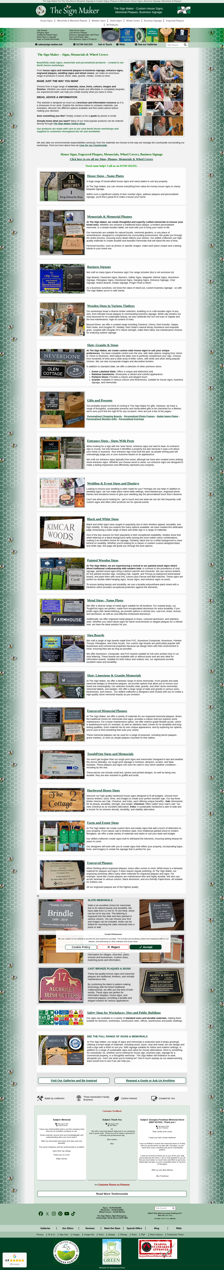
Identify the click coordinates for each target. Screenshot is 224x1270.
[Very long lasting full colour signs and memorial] (62, 778)
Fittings (124, 1234)
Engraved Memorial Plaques (107, 711)
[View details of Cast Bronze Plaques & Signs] (61, 1003)
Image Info (89, 1234)
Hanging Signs (43, 32)
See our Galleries (147, 44)
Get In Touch (105, 44)
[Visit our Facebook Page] (40, 1213)
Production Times (176, 1234)
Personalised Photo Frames (139, 416)
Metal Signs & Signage (46, 37)
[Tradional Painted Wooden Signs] (62, 589)
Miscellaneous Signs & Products (83, 39)
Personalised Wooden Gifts (101, 419)
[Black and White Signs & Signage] (62, 548)
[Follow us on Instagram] (53, 1213)
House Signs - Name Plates (105, 176)
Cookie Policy (81, 947)
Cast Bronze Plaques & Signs (109, 968)
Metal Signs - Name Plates (105, 600)
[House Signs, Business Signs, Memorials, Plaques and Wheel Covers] (67, 10)
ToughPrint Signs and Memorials (110, 754)
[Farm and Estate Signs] (62, 851)
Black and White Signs (103, 519)
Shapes (112, 1234)
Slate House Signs (77, 30)
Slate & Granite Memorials (48, 39)
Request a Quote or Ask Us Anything (150, 1080)
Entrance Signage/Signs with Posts (84, 35)
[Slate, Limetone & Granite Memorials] (62, 698)
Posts (134, 1234)
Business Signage (99, 267)
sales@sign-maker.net (50, 44)
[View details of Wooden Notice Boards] (61, 963)
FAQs (122, 44)
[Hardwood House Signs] (62, 811)
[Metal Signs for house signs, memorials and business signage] (62, 625)
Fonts (101, 1234)
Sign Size (64, 1234)
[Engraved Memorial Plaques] (62, 741)
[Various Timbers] (62, 335)
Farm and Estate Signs (79, 37)
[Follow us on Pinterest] (59, 1213)
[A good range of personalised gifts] (62, 427)
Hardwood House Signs (103, 790)
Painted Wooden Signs (102, 560)
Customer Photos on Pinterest (114, 1184)
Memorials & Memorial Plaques (109, 216)
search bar (165, 1218)
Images (76, 1234)
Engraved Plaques (100, 863)
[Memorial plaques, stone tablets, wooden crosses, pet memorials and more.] (62, 254)
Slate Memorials (100, 900)
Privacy (40, 1234)
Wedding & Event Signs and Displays (113, 483)
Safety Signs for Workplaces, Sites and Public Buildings (124, 1012)
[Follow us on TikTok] (72, 1213)
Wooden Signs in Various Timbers (111, 305)
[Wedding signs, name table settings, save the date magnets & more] (62, 507)
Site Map (168, 1215)
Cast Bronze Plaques (78, 32)
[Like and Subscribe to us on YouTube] (66, 1213)
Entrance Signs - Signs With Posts (110, 440)
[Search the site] (185, 45)
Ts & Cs (52, 1234)
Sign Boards (42, 30)
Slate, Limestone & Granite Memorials (114, 675)
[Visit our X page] (46, 1213)
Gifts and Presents (99, 400)
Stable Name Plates (167, 416)
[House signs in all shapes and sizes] (62, 201)
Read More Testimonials (112, 1193)
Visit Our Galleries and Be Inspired (74, 1080)
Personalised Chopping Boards (104, 416)
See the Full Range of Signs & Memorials (117, 1036)
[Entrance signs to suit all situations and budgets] (62, 468)
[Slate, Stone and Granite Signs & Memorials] (62, 378)
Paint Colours (156, 1234)
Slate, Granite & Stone (102, 345)
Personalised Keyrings (131, 419)
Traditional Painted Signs (47, 35)
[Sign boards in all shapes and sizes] (62, 662)
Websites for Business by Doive (112, 1268)
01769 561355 (84, 44)
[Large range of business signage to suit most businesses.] (62, 293)
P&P (143, 1234)
